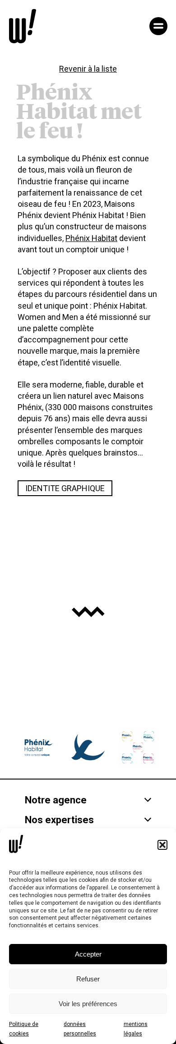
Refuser (88, 979)
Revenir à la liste (88, 68)
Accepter (88, 954)
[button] (162, 844)
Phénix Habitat (91, 238)
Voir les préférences (88, 1004)
